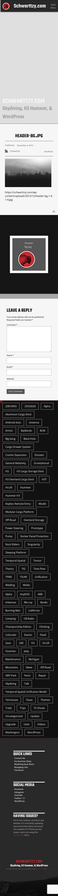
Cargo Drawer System (18, 447)
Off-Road (10, 520)
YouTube (18, 795)
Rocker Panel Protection (34, 536)
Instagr (17, 792)
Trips (23, 708)
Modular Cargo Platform (19, 512)
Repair (42, 675)
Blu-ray (28, 602)
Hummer (25, 487)
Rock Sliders (12, 544)
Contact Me (19, 758)
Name (10, 355)
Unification (41, 577)
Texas (29, 700)
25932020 (30, 406)
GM (21, 643)
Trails (8, 708)
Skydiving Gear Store (24, 764)
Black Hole (30, 438)
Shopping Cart (21, 767)
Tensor (37, 560)
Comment (12, 324)
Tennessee (11, 700)
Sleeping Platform (15, 552)
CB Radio (29, 618)
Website (10, 378)
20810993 (11, 406)
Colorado (10, 635)
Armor (9, 430)
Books (43, 602)
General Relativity (15, 463)
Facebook (18, 789)
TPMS (8, 577)
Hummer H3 (12, 495)
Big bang (10, 438)
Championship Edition (18, 626)
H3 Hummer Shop (22, 761)
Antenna (34, 422)
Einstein (39, 455)
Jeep (26, 651)
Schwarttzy (49, 869)
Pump (8, 536)
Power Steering (14, 528)
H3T (44, 479)
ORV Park (10, 675)
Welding (10, 585)
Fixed (43, 635)
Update (35, 716)
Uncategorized (14, 716)
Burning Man (12, 610)
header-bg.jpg (29, 244)
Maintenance (13, 659)
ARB (40, 594)
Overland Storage (34, 520)
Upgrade (10, 724)
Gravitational (41, 463)
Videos (41, 724)
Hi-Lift (8, 487)
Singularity (34, 544)
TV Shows (39, 708)
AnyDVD (25, 594)
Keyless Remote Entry (18, 503)
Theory (9, 568)
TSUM (23, 577)
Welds (26, 585)
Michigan (34, 659)
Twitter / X (19, 798)
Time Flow (39, 568)
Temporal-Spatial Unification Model (26, 691)
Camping (10, 618)
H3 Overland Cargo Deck (19, 479)
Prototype (37, 528)
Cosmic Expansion (16, 455)
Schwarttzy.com (30, 6)
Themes (45, 700)
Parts (27, 675)
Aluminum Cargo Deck (18, 414)
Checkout (19, 770)
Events (28, 635)
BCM (42, 430)
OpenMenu (53, 6)
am (22, 792)
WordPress (34, 732)
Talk (26, 683)
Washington (12, 732)
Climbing (44, 626)
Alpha (47, 406)
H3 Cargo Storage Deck (30, 471)
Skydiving (10, 683)
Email (10, 367)
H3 (7, 471)
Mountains (11, 667)
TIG (24, 568)
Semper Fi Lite (40, 869)
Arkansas (10, 602)
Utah (26, 724)
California (34, 610)
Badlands (26, 430)
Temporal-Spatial (15, 560)
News (29, 667)
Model (42, 503)
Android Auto (13, 422)
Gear (8, 643)
